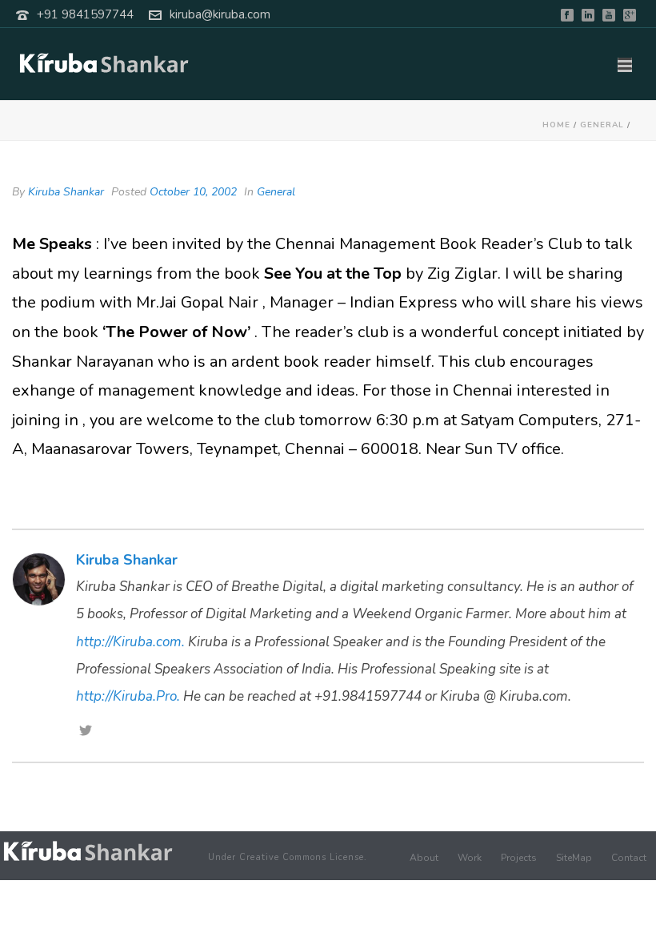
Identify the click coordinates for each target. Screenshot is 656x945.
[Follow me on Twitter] (85, 732)
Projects (519, 857)
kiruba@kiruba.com (220, 14)
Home (556, 125)
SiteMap (574, 857)
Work (470, 857)
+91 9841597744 (85, 14)
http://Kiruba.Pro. (128, 696)
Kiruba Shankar (66, 191)
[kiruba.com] (88, 851)
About (424, 857)
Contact (628, 857)
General (602, 125)
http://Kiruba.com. (130, 642)
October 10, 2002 (193, 191)
